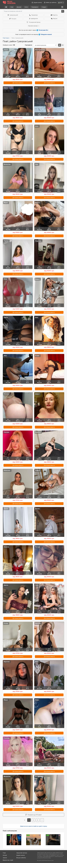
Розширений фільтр (34, 22)
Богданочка (39, 776)
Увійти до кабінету (51, 2)
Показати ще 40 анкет (35, 815)
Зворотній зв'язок (21, 853)
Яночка (37, 203)
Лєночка (38, 738)
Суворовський (13, 15)
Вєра (36, 662)
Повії (4, 853)
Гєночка (6, 432)
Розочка (7, 738)
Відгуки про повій (8, 860)
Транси (5, 857)
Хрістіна (38, 623)
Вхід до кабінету (21, 857)
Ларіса (6, 241)
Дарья (37, 279)
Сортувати (28, 45)
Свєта (6, 88)
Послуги (13, 18)
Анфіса (37, 470)
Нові (11, 7)
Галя (36, 585)
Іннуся (6, 50)
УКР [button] (61, 2)
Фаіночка (7, 470)
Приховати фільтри (33, 26)
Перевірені (34, 7)
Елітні (26, 7)
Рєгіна (6, 623)
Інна (36, 317)
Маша (6, 700)
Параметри (34, 15)
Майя (37, 700)
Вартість (55, 15)
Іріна (36, 126)
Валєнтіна (7, 164)
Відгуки (55, 18)
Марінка (38, 432)
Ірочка (37, 509)
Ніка (5, 356)
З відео (44, 7)
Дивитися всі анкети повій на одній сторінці (33, 826)
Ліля (5, 279)
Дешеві (19, 7)
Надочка (38, 241)
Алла (5, 126)
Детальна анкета (17, 83)
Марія (6, 203)
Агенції (5, 855)
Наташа (6, 394)
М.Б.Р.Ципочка (40, 50)
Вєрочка (7, 662)
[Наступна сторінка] (42, 820)
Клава (37, 356)
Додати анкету (38, 2)
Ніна (36, 164)
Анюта (6, 585)
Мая (36, 88)
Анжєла (6, 547)
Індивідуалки (34, 18)
